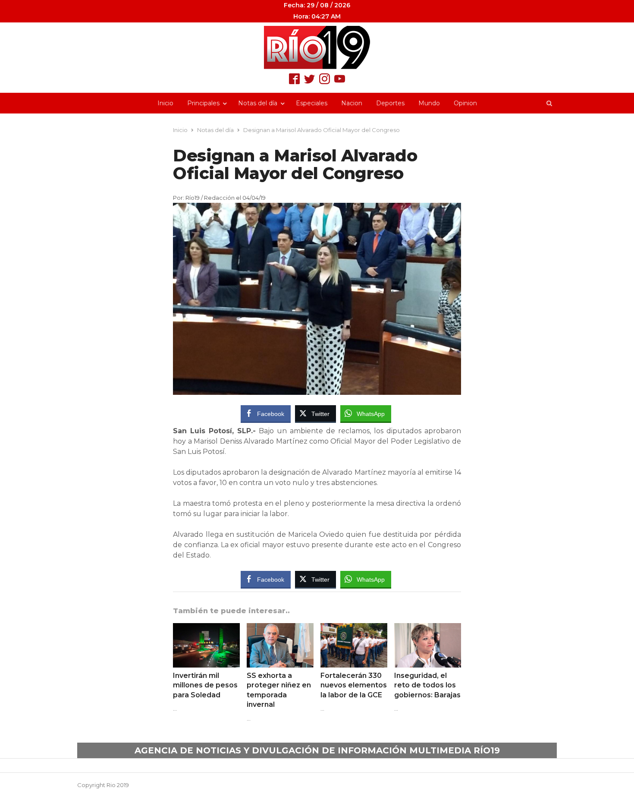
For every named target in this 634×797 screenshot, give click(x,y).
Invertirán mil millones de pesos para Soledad (205, 685)
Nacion (351, 103)
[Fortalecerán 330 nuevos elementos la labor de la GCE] (353, 628)
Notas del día (257, 103)
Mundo (429, 103)
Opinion (465, 103)
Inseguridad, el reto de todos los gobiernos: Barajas (427, 685)
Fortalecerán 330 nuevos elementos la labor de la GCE (353, 685)
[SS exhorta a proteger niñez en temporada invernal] (280, 628)
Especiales (311, 103)
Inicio (165, 103)
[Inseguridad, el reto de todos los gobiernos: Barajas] (427, 628)
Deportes (390, 103)
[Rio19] (317, 47)
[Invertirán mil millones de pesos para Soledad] (206, 628)
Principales (203, 103)
